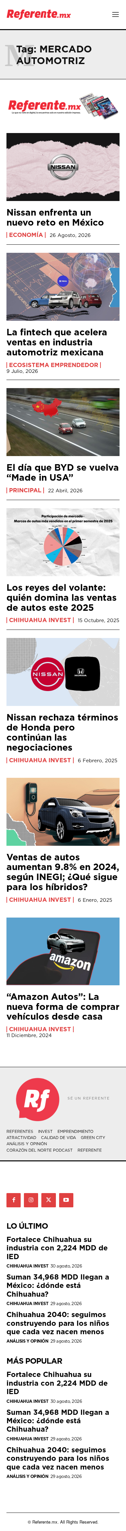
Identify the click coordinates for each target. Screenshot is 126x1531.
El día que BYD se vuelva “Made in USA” (62, 472)
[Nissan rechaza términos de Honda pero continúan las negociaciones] (63, 672)
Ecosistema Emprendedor (53, 365)
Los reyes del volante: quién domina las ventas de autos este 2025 (61, 597)
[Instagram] (31, 1200)
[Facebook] (13, 1200)
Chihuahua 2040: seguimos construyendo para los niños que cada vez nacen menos (57, 1322)
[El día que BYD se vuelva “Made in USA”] (63, 422)
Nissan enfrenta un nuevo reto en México (55, 217)
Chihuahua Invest (40, 620)
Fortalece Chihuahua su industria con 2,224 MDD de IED (57, 1247)
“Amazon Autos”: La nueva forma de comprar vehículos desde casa (63, 1006)
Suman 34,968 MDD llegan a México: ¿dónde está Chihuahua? (57, 1285)
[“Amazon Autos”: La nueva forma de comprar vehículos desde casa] (63, 951)
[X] (48, 1200)
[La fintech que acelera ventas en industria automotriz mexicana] (63, 287)
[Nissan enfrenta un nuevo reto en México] (63, 167)
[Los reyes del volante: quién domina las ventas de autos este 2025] (63, 542)
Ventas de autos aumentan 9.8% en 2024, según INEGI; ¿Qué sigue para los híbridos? (62, 872)
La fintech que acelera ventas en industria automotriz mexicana (56, 342)
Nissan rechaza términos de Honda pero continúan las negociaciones (62, 732)
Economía (26, 235)
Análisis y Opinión (27, 1341)
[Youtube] (66, 1200)
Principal (25, 490)
